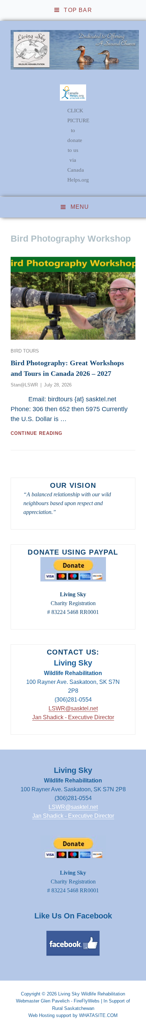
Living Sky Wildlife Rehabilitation (91, 994)
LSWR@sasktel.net (73, 708)
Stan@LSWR (24, 385)
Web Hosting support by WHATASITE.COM (73, 1015)
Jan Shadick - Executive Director (73, 717)
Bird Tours (25, 351)
